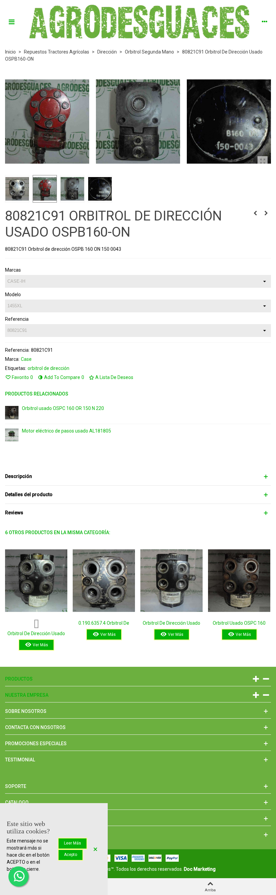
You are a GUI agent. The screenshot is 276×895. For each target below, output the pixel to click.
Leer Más (72, 843)
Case (26, 359)
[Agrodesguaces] (138, 21)
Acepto (70, 854)
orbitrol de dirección (48, 368)
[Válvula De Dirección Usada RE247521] (255, 213)
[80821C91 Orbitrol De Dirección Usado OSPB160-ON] (262, 161)
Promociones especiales (36, 743)
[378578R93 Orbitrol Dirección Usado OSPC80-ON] (266, 213)
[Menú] (11, 21)
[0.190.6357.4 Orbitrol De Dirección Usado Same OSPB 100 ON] (104, 580)
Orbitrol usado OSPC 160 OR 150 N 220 (63, 408)
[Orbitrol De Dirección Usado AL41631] (36, 580)
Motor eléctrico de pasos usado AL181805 (66, 431)
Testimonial (20, 759)
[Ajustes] (264, 21)
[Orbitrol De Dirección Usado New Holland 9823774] (171, 580)
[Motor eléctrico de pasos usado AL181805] (12, 435)
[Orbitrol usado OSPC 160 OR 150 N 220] (12, 412)
